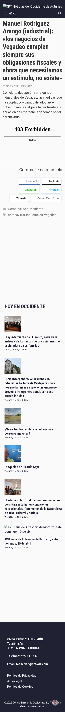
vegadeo (50, 215)
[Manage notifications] (55, 702)
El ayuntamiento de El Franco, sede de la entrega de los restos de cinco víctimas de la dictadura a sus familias (32, 341)
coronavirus (16, 215)
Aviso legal (14, 681)
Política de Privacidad (21, 675)
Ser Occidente (33, 209)
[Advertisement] (32, 263)
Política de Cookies (20, 686)
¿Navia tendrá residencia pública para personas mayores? (29, 431)
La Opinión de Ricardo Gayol (22, 467)
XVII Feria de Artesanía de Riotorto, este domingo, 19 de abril (31, 541)
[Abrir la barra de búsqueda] (60, 13)
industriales (34, 215)
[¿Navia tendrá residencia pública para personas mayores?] (13, 421)
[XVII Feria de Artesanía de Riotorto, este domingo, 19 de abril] (33, 531)
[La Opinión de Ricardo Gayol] (13, 459)
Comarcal (15, 209)
